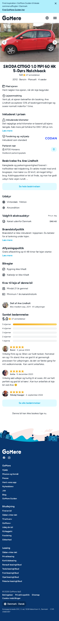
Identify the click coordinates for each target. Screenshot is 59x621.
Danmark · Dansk (15, 604)
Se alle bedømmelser (29, 403)
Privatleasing (8, 556)
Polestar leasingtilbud (12, 581)
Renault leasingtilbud (11, 565)
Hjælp (5, 470)
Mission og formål (10, 474)
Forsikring (6, 535)
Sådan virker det (9, 515)
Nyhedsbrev (8, 486)
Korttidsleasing (9, 560)
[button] (55, 6)
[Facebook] (4, 457)
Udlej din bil (7, 527)
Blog (4, 495)
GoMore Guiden (9, 498)
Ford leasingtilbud (10, 573)
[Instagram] (9, 457)
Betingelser (7, 595)
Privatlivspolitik (22, 595)
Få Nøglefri (7, 531)
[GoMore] (11, 18)
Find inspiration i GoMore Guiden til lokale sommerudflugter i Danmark (20, 6)
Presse (5, 478)
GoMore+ (6, 523)
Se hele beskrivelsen (29, 186)
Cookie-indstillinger (11, 598)
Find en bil (7, 511)
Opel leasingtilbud (10, 577)
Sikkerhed (6, 539)
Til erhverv (7, 519)
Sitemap (36, 595)
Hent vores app (9, 482)
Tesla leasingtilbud (10, 569)
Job (4, 490)
